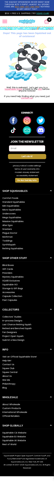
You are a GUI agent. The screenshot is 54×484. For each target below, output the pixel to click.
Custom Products (11, 408)
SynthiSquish (9, 244)
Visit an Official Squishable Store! (19, 356)
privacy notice (19, 165)
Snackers (7, 229)
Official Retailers (11, 416)
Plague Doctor (9, 232)
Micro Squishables (11, 209)
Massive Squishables (13, 221)
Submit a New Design (13, 340)
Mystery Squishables (13, 276)
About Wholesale (11, 404)
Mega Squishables (11, 217)
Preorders (7, 272)
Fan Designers (9, 332)
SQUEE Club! (42, 13)
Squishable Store (13, 89)
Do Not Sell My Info (27, 180)
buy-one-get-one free (27, 6)
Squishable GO (10, 284)
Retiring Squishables (12, 248)
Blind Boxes (8, 265)
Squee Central (9, 372)
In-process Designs (12, 320)
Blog (4, 387)
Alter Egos (7, 225)
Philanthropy (8, 383)
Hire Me (6, 379)
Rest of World (9, 444)
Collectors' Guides (11, 316)
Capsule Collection (12, 296)
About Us (7, 376)
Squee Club (8, 368)
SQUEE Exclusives (11, 280)
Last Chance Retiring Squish (16, 324)
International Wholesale (14, 412)
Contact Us (8, 364)
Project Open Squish (13, 336)
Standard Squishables (13, 201)
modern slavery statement (27, 172)
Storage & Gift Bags (12, 288)
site (40, 89)
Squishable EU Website (14, 436)
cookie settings (34, 165)
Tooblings (7, 240)
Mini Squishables (10, 205)
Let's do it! (27, 156)
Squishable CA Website (14, 432)
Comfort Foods (10, 198)
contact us (27, 97)
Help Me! (6, 360)
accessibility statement (27, 175)
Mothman (7, 236)
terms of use (20, 169)
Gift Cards (7, 269)
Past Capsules (9, 300)
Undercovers (9, 213)
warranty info (33, 169)
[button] (46, 21)
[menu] (4, 21)
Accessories (8, 292)
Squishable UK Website (14, 440)
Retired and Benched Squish (17, 328)
